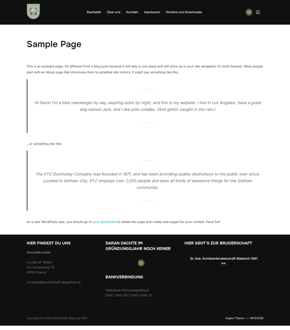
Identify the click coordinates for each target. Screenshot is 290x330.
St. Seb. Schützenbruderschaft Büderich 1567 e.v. (224, 260)
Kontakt (132, 12)
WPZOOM (256, 318)
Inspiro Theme (234, 318)
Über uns (113, 12)
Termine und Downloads (184, 12)
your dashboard (104, 222)
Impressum (152, 12)
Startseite (94, 12)
